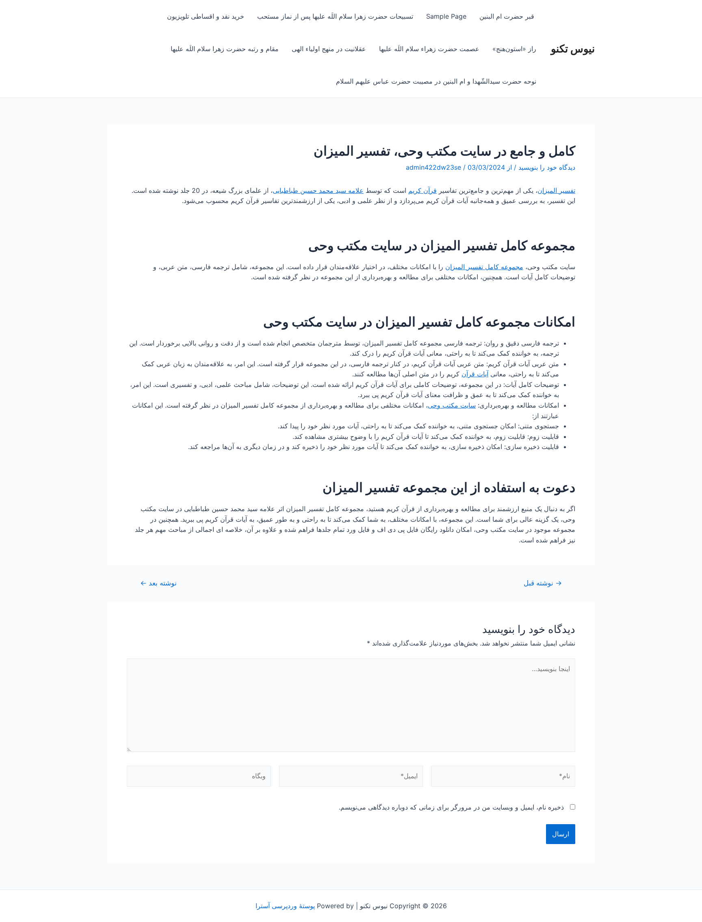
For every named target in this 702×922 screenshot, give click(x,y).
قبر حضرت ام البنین (507, 16)
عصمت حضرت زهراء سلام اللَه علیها (429, 49)
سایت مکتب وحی (452, 405)
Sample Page (446, 16)
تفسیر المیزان (556, 190)
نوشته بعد (158, 582)
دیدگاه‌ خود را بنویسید (546, 167)
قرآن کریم (422, 190)
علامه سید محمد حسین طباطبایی (318, 190)
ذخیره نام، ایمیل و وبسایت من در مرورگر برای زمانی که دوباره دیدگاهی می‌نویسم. (451, 807)
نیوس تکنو (573, 48)
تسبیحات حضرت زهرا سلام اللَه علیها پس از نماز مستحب (335, 16)
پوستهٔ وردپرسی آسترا (285, 906)
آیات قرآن (475, 374)
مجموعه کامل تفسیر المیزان (484, 267)
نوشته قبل (543, 582)
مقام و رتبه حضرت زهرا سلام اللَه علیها (225, 49)
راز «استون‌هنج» (514, 49)
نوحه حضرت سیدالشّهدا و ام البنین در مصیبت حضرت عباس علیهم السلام (436, 81)
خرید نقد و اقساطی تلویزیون (205, 16)
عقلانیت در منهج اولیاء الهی (329, 49)
